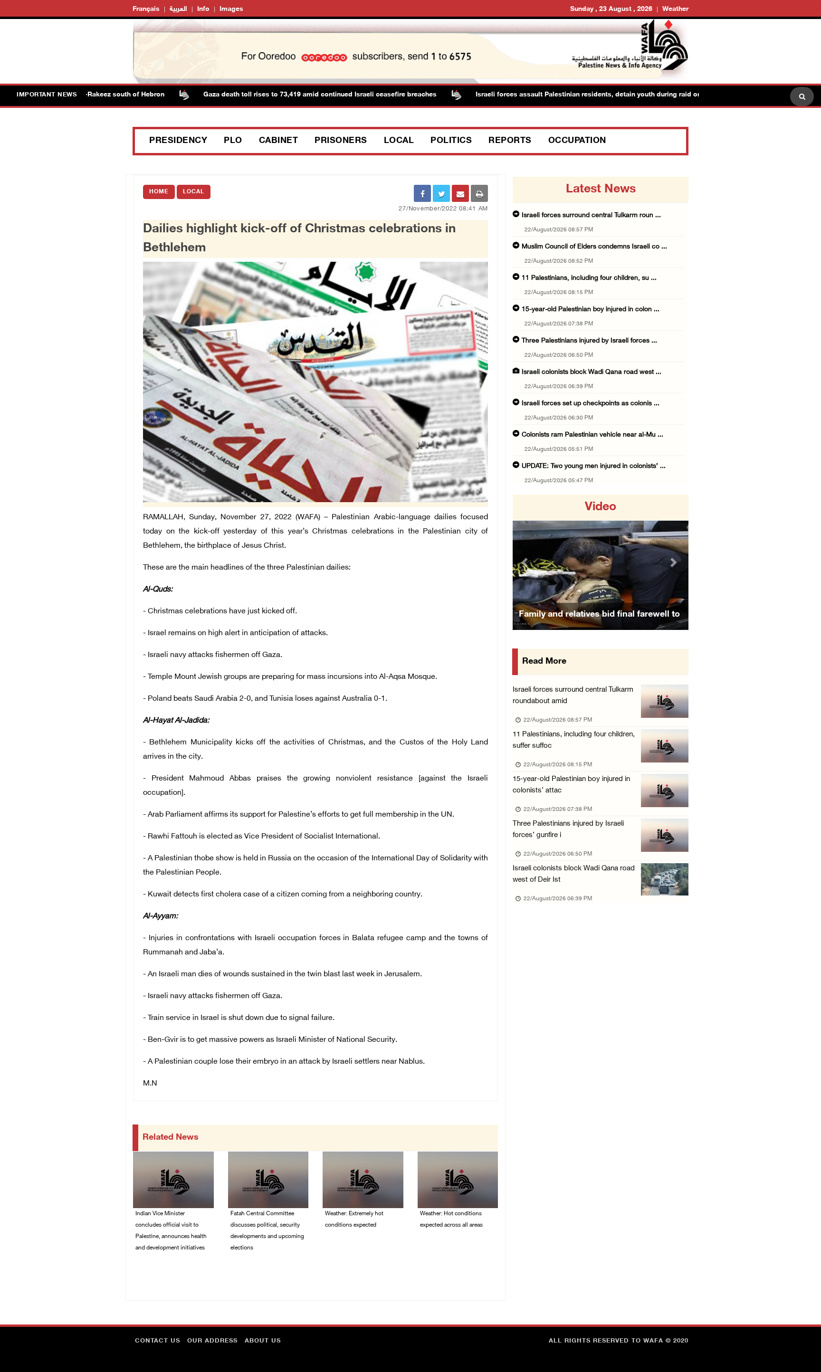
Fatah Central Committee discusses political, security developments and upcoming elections (267, 1230)
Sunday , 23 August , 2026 (611, 9)
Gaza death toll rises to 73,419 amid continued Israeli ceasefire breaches (288, 95)
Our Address (212, 1341)
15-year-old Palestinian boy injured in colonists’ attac (571, 785)
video (600, 507)
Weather (675, 9)
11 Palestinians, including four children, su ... (589, 278)
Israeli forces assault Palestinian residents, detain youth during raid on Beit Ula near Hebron (590, 95)
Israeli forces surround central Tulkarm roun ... (591, 215)
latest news (601, 189)
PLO (233, 141)
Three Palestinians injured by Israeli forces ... (589, 341)
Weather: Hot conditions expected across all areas (451, 1219)
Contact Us (157, 1341)
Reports (510, 141)
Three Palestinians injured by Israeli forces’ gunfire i (568, 829)
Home (159, 192)
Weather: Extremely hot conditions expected (354, 1219)
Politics (451, 141)
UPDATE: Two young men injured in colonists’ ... (594, 466)
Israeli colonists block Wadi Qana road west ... (591, 372)
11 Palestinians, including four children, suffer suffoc (574, 740)
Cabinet (278, 141)
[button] (526, 562)
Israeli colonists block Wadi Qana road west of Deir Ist (574, 874)
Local (399, 141)
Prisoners (341, 141)
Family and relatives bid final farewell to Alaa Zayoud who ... (599, 627)
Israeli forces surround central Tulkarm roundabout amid (573, 695)
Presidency (178, 141)
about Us (263, 1341)
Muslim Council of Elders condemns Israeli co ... (594, 247)
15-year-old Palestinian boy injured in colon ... (590, 309)
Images (231, 9)
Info (203, 9)
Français (146, 9)
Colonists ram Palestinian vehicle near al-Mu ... (592, 435)
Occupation (577, 141)
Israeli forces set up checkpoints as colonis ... (590, 404)
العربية (178, 9)
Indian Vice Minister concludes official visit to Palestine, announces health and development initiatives (171, 1230)
